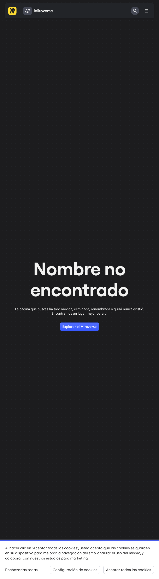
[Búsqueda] (135, 11)
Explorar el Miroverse (79, 326)
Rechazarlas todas (21, 569)
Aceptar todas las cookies (128, 569)
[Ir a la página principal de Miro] (12, 11)
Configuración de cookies (75, 569)
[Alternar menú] (146, 11)
